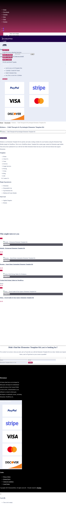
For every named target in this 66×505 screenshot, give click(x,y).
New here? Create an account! (16, 56)
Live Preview (3, 138)
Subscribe (4, 79)
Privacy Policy (7, 477)
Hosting (39, 488)
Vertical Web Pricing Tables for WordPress (12, 280)
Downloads (7, 122)
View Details (6, 244)
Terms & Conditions (8, 481)
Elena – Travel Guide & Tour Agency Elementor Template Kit (17, 297)
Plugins (1, 283)
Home (1, 122)
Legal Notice (6, 484)
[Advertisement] (33, 219)
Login (4, 41)
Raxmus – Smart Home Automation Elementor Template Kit (16, 264)
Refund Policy (7, 479)
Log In (14, 62)
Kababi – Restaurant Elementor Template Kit (12, 248)
